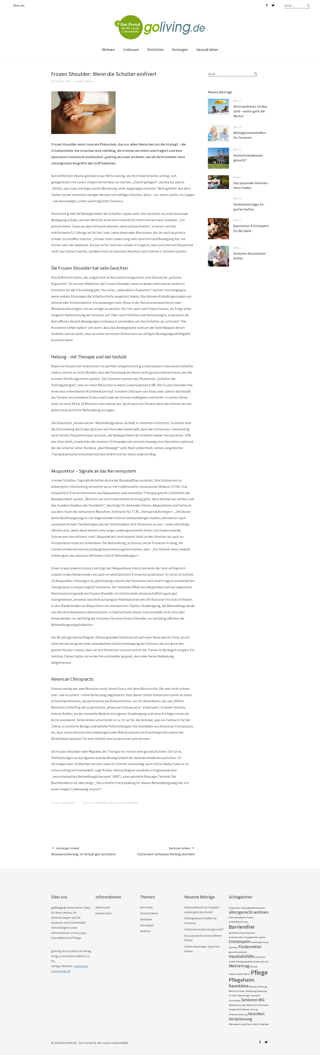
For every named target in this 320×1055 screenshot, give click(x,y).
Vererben (256, 1013)
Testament (263, 1005)
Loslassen (264, 961)
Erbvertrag (256, 942)
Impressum (103, 907)
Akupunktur (102, 802)
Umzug (254, 1009)
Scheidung (251, 991)
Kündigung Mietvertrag (247, 961)
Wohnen (108, 49)
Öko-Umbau (252, 1024)
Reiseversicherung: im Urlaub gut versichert (83, 851)
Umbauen (131, 49)
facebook (266, 5)
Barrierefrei (241, 926)
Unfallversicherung (238, 1014)
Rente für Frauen (237, 991)
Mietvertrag (239, 965)
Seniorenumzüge (237, 1005)
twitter (273, 5)
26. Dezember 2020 (61, 81)
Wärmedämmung (237, 1024)
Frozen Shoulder (117, 802)
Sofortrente (251, 1005)
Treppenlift (234, 1009)
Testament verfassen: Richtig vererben (166, 851)
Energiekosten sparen (254, 937)
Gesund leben (207, 49)
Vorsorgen (180, 49)
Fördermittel (249, 946)
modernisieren (236, 974)
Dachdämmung (236, 932)
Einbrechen (249, 932)
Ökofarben (264, 1024)
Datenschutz (104, 913)
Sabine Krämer (85, 81)
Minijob (253, 966)
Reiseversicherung (258, 986)
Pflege (259, 972)
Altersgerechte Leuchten (253, 907)
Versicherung (240, 1019)
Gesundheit (132, 802)
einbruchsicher (236, 937)
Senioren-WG (252, 999)
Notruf (247, 974)
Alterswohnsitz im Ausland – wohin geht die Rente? (250, 111)
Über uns (19, 5)
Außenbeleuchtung (238, 921)
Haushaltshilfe (241, 956)
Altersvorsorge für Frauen (241, 917)
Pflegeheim (241, 979)
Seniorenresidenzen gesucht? (204, 929)
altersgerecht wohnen (248, 912)
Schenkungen (244, 995)
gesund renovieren (238, 952)
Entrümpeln (239, 941)
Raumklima (238, 985)
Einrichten (155, 49)
